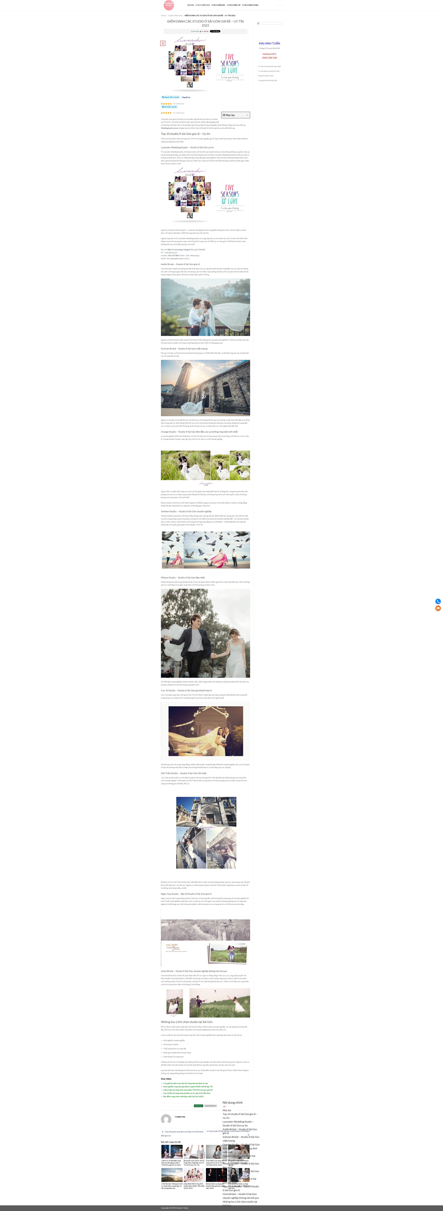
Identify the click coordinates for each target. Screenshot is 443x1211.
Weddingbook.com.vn (169, 128)
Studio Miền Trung (250, 5)
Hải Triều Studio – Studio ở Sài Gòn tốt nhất (239, 1180)
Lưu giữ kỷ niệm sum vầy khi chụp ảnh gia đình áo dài (185, 1083)
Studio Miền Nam (202, 5)
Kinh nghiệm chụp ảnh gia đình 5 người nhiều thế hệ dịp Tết (188, 1086)
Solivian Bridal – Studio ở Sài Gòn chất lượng (241, 1138)
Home (163, 15)
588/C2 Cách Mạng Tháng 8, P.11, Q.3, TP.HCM (186, 249)
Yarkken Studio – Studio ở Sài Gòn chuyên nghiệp (239, 1157)
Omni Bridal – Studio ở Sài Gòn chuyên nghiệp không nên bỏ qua (241, 1195)
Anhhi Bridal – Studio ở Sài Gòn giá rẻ (240, 1131)
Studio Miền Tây (234, 5)
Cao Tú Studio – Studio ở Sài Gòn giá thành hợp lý (241, 1173)
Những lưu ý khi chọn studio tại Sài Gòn (240, 1203)
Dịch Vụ (190, 5)
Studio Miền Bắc (218, 5)
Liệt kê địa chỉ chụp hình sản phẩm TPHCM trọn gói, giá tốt (188, 1090)
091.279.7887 (173, 255)
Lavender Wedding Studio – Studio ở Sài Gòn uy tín (238, 1123)
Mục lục (227, 1110)
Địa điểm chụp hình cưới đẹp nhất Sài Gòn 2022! (183, 1096)
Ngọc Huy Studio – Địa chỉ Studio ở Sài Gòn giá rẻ (241, 1188)
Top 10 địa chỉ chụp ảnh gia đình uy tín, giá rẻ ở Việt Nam (186, 1093)
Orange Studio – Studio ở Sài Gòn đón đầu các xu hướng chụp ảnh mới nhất (241, 1148)
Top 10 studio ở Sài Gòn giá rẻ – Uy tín (240, 1115)
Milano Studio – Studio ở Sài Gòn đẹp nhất (241, 1165)
